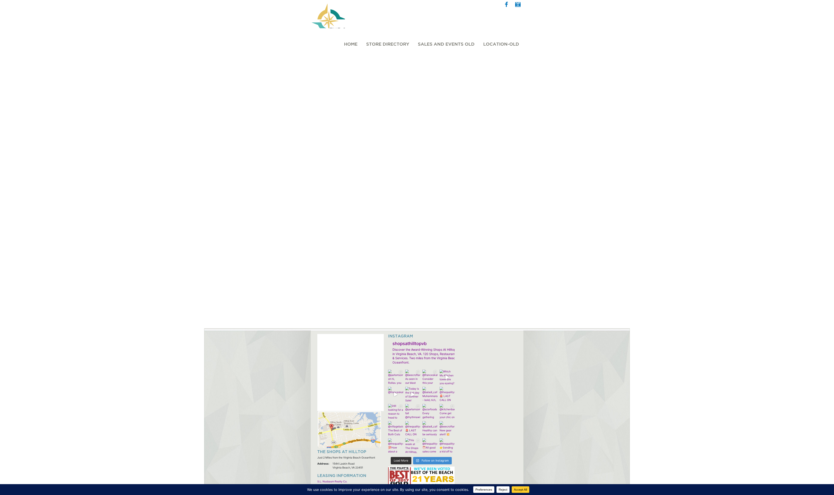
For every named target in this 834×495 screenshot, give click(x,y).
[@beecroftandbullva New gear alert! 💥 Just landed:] (447, 428)
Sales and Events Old (446, 44)
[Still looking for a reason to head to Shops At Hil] (395, 411)
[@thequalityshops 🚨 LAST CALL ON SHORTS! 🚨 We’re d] (447, 394)
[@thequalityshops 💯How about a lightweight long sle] (395, 445)
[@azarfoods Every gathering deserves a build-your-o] (429, 411)
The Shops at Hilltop (328, 14)
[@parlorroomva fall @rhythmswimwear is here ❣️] (412, 411)
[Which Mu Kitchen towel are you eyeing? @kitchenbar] (447, 377)
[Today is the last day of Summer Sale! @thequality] (412, 394)
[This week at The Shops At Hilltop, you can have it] (412, 445)
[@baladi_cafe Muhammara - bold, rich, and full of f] (429, 394)
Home (350, 44)
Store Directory (387, 44)
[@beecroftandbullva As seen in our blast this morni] (412, 377)
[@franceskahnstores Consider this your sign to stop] (429, 377)
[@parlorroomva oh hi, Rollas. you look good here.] (395, 377)
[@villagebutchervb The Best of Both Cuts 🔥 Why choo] (395, 428)
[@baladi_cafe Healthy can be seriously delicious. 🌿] (429, 428)
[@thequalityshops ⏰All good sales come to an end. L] (429, 445)
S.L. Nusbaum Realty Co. (332, 481)
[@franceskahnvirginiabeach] (395, 394)
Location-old (501, 44)
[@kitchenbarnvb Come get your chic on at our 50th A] (447, 411)
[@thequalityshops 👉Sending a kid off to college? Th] (447, 445)
